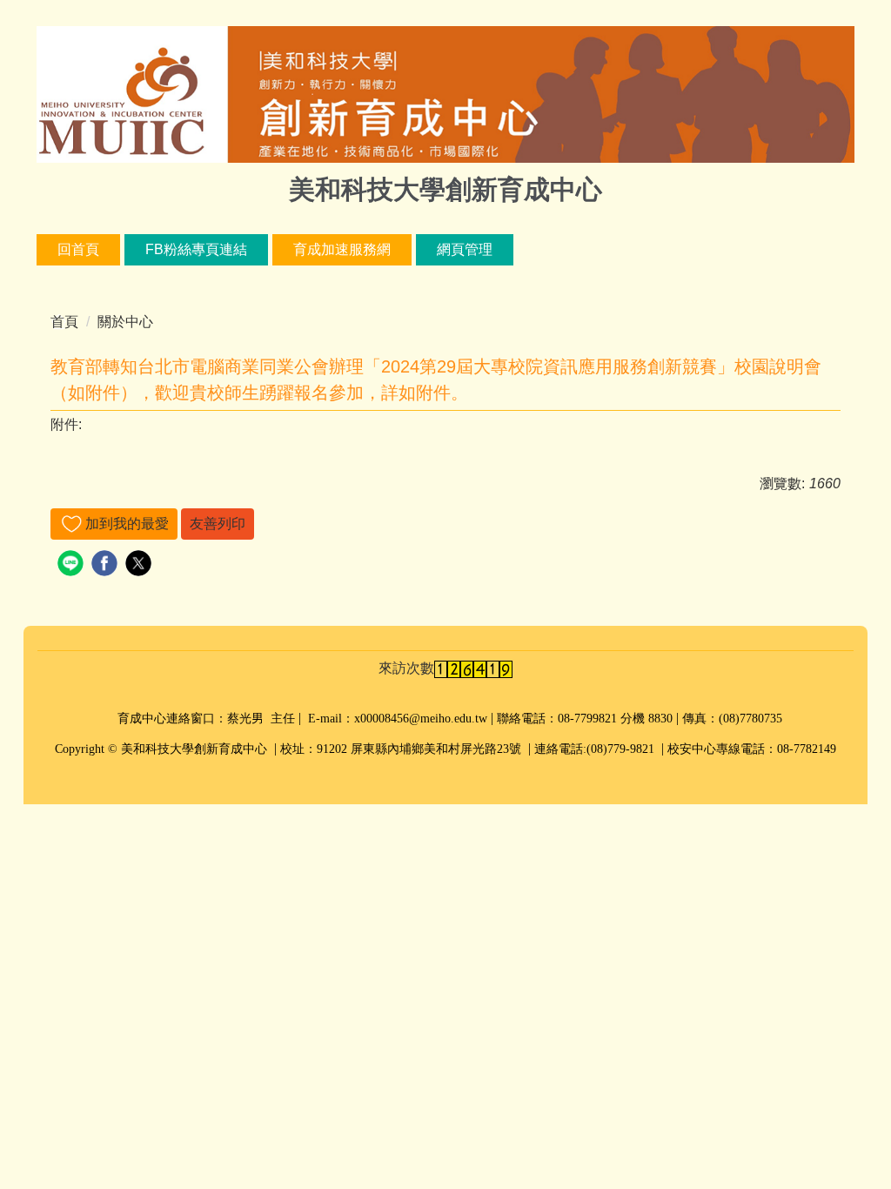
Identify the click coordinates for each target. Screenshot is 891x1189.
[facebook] (106, 565)
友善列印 (217, 523)
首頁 (64, 321)
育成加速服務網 (342, 249)
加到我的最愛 (127, 523)
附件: (66, 424)
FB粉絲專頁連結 (196, 249)
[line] (72, 565)
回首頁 (78, 249)
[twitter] (140, 565)
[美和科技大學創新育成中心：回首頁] (445, 96)
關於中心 (125, 321)
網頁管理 (464, 249)
